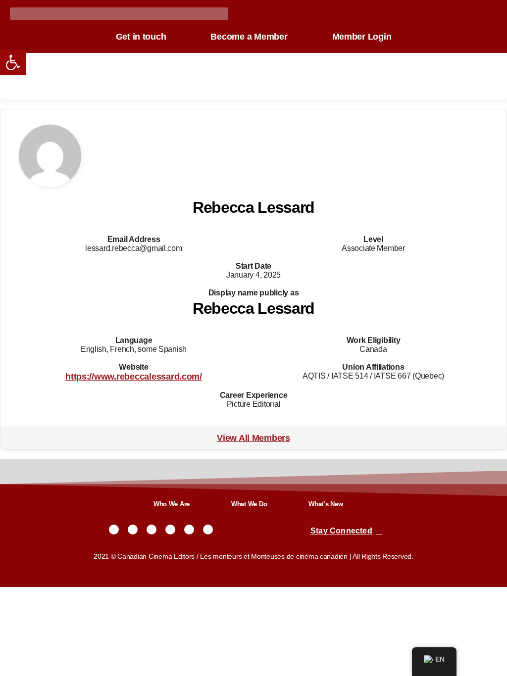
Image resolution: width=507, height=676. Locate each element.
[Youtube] (170, 529)
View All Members (253, 438)
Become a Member (248, 37)
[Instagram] (151, 529)
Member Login (362, 37)
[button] (13, 62)
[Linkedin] (208, 529)
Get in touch (141, 37)
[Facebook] (133, 529)
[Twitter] (114, 529)
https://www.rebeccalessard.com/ (133, 377)
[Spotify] (189, 529)
